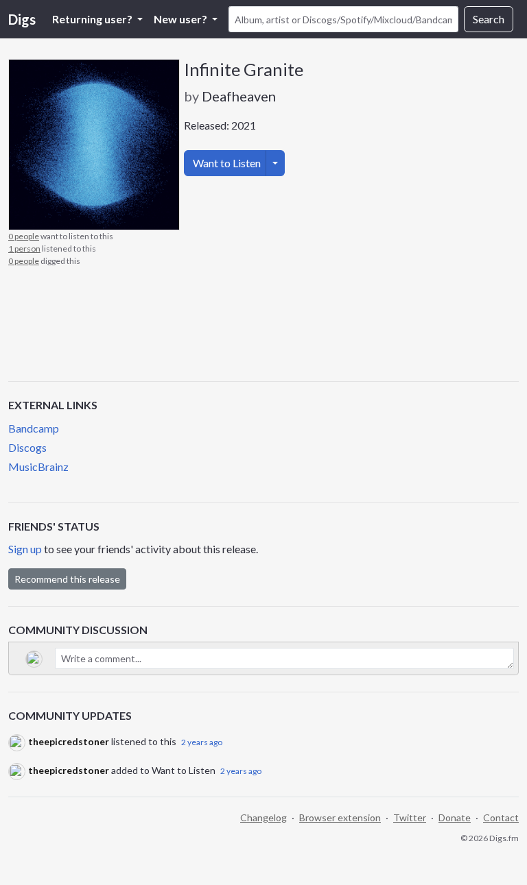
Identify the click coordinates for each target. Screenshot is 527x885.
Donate (454, 817)
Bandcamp (33, 428)
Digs (22, 19)
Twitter (409, 817)
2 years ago (201, 742)
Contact (501, 817)
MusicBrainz (38, 466)
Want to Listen (227, 162)
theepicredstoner (68, 741)
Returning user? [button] (93, 18)
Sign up (25, 548)
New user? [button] (181, 18)
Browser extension (340, 817)
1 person (24, 248)
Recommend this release (67, 579)
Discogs (27, 447)
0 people (23, 236)
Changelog (263, 817)
